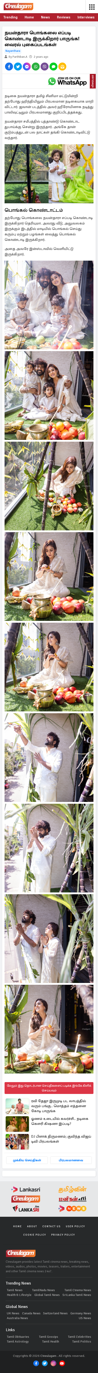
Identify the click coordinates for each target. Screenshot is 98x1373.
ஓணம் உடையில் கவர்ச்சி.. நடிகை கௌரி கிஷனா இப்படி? (59, 1121)
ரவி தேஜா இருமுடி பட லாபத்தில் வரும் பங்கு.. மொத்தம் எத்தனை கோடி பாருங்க (58, 1106)
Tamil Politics (81, 1341)
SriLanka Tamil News (76, 1295)
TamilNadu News (43, 1290)
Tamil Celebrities (79, 1337)
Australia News (17, 1318)
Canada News (31, 1313)
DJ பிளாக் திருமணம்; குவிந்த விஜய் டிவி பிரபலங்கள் (61, 1139)
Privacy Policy (63, 1234)
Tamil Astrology (18, 1341)
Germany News (80, 1313)
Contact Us (51, 1226)
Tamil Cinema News (77, 1290)
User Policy (75, 1226)
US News (85, 1318)
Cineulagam (48, 1356)
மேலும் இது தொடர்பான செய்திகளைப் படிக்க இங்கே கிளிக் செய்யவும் (49, 1088)
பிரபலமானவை (71, 1160)
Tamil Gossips (48, 1337)
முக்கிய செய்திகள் (27, 1160)
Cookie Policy (34, 1234)
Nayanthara (12, 51)
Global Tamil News (47, 1295)
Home (17, 1226)
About (32, 1226)
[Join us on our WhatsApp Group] (67, 81)
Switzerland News (55, 1313)
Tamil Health (50, 1341)
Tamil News (15, 1290)
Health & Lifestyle (19, 1295)
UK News (13, 1313)
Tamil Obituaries (18, 1337)
